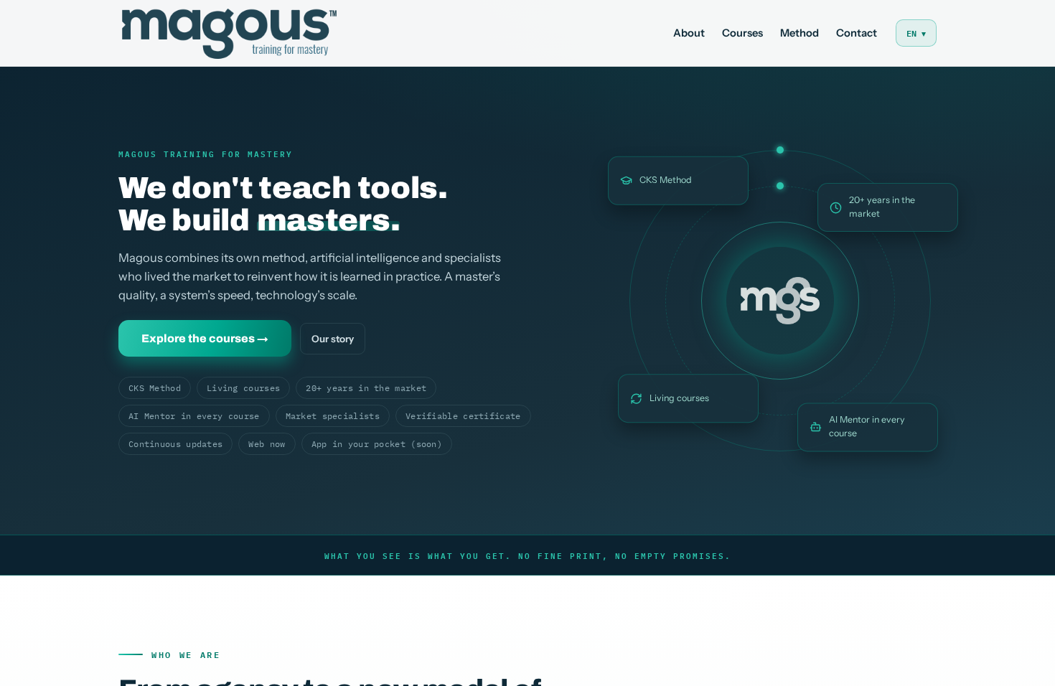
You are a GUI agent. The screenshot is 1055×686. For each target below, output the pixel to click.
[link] (229, 33)
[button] (916, 33)
